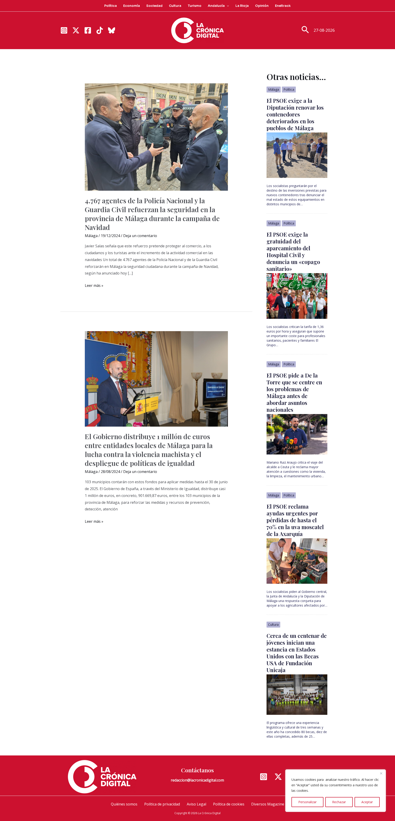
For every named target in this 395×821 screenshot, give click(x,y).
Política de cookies (228, 804)
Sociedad (154, 6)
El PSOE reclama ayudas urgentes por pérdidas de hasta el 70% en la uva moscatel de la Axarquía (295, 520)
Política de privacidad (162, 804)
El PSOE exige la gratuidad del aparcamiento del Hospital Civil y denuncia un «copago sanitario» (293, 251)
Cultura (175, 6)
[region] (335, 790)
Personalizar (307, 802)
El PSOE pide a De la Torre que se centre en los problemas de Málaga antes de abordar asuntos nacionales (294, 392)
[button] (227, 5)
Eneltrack (283, 6)
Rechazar (339, 802)
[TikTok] (99, 30)
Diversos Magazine (267, 804)
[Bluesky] (111, 30)
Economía (131, 6)
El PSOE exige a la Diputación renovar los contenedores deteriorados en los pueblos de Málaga (295, 114)
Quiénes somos (124, 804)
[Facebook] (87, 30)
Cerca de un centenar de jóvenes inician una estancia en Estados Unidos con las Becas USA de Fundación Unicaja (297, 652)
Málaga (91, 235)
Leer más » (94, 286)
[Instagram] (64, 30)
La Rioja (242, 6)
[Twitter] (76, 30)
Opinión (262, 6)
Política (110, 6)
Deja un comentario (140, 235)
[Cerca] (381, 773)
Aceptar (367, 802)
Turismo (194, 6)
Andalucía (216, 6)
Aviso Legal (196, 804)
